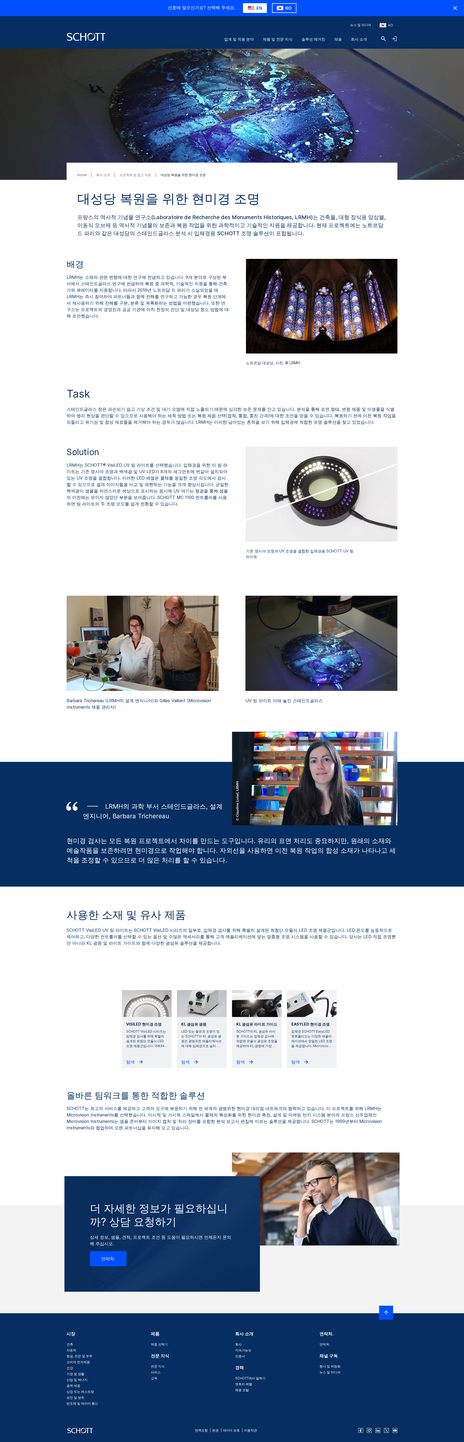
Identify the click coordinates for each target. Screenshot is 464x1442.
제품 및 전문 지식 (277, 39)
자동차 (71, 1350)
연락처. (108, 1258)
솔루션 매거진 (313, 39)
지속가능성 (243, 1350)
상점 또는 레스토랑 (80, 1392)
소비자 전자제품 (78, 1362)
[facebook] (360, 1430)
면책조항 (201, 1430)
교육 (154, 1378)
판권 (215, 1430)
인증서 (240, 1356)
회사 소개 (359, 39)
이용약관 (250, 1430)
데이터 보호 (231, 1430)
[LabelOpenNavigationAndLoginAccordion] (394, 38)
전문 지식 (158, 1366)
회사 (238, 1344)
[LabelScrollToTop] (386, 1313)
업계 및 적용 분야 (239, 39)
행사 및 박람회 (330, 1366)
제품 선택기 (159, 1344)
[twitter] (386, 1430)
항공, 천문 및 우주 (79, 1356)
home (82, 175)
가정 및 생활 (75, 1374)
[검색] (383, 38)
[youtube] (395, 1430)
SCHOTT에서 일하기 (250, 1378)
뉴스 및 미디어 (360, 25)
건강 (70, 1368)
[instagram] (369, 1430)
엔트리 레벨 (243, 1384)
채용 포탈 (242, 1390)
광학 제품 (73, 1386)
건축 (70, 1344)
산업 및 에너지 (77, 1380)
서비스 (156, 1372)
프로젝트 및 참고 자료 (135, 175)
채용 (338, 39)
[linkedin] (377, 1430)
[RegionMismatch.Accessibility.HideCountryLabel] (455, 8)
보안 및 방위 (75, 1397)
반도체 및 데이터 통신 (82, 1403)
